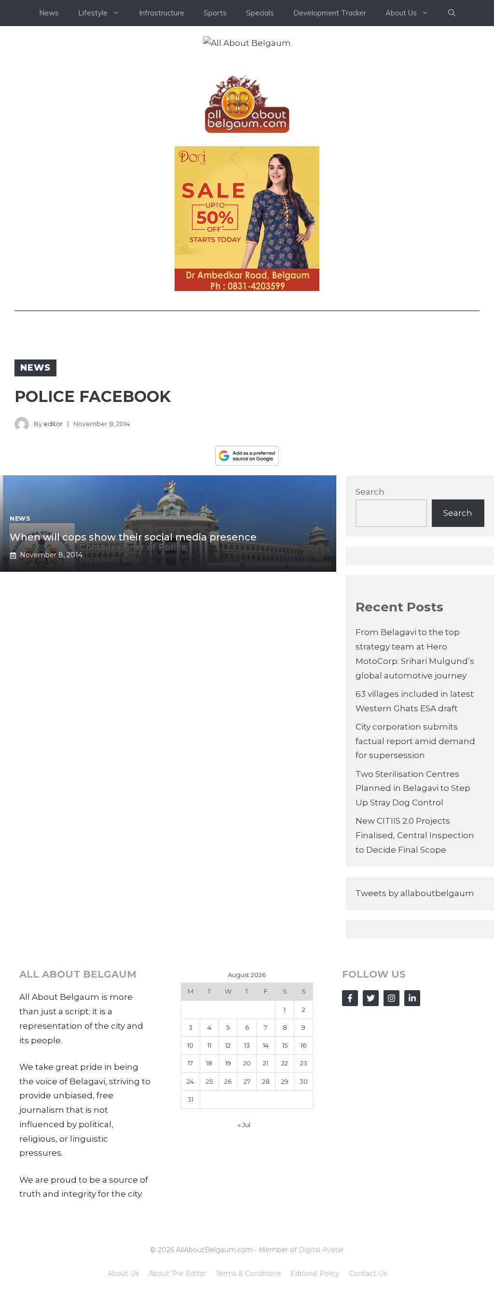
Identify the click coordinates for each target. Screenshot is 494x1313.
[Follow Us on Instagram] (391, 998)
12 (228, 1045)
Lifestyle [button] (93, 12)
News (49, 12)
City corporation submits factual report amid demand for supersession (415, 741)
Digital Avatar (321, 1249)
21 (265, 1063)
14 (266, 1045)
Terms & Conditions (248, 1273)
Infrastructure (161, 12)
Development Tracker (329, 12)
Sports (215, 12)
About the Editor (177, 1273)
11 (209, 1045)
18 (209, 1063)
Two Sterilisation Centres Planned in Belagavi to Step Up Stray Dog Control (413, 788)
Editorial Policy (315, 1273)
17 (190, 1063)
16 (303, 1045)
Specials (260, 12)
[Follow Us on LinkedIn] (412, 998)
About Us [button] (401, 12)
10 (190, 1045)
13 (247, 1045)
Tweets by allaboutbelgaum (415, 893)
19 (228, 1063)
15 (285, 1045)
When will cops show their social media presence (133, 537)
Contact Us (368, 1273)
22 (284, 1063)
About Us (123, 1273)
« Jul (244, 1125)
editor (53, 424)
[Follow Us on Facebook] (350, 998)
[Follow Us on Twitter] (371, 998)
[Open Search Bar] (452, 13)
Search (370, 492)
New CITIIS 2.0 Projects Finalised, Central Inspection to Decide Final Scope (415, 835)
